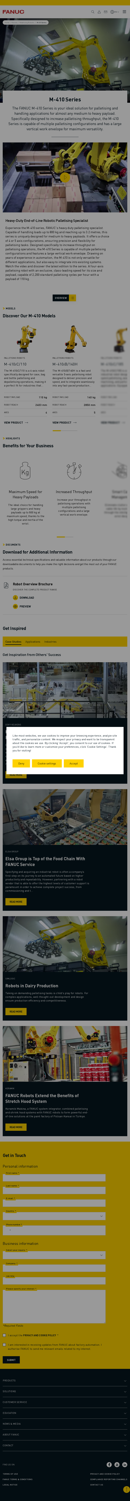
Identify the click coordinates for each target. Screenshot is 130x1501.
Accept (74, 763)
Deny (21, 763)
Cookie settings (47, 763)
